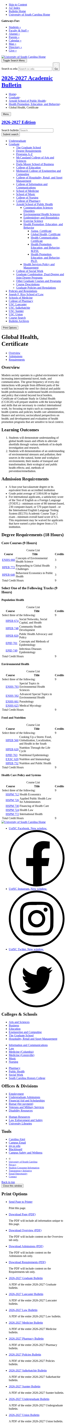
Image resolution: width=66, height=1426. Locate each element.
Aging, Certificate (41, 231)
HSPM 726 (12, 800)
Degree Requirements (28, 150)
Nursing (13, 1061)
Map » (12, 43)
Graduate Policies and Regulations (36, 287)
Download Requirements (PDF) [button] (27, 1262)
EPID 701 (11, 643)
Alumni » (14, 33)
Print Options (10, 327)
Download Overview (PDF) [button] (25, 1230)
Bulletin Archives (19, 321)
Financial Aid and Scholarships (27, 1100)
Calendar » (15, 40)
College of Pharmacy (28, 200)
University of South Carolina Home (29, 14)
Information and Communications (28, 1045)
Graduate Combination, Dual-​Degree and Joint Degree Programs (40, 276)
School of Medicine (27, 190)
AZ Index (14, 7)
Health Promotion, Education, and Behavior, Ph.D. (45, 258)
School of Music (25, 194)
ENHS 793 (12, 686)
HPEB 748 (12, 628)
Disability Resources (21, 1110)
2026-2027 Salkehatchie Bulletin (28, 1370)
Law (11, 1048)
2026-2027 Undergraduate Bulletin (29, 1399)
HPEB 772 (8, 567)
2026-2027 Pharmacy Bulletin (26, 1338)
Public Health (17, 1071)
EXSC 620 (12, 759)
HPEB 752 (12, 763)
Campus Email (17, 1142)
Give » (13, 50)
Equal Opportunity (18, 1173)
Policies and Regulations (23, 291)
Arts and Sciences (19, 1022)
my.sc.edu (14, 1146)
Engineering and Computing (25, 1032)
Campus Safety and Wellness (25, 1152)
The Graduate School (28, 147)
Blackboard (15, 1149)
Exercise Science (33, 220)
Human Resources (19, 1116)
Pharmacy (14, 1068)
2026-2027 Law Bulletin (23, 1310)
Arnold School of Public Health (27, 100)
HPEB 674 (12, 620)
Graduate (14, 97)
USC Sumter (16, 311)
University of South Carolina (23, 1161)
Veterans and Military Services (26, 1107)
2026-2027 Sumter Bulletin (24, 1386)
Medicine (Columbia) (21, 1051)
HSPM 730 (12, 805)
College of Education (28, 167)
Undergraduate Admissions (24, 1097)
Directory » (15, 47)
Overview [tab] (14, 353)
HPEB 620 (12, 749)
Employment (16, 1093)
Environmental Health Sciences (41, 214)
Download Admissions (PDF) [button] (26, 1246)
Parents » (14, 37)
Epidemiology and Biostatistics (41, 217)
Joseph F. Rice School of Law (26, 294)
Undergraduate (17, 140)
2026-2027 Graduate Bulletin (26, 1278)
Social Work (16, 1074)
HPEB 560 (12, 740)
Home (12, 94)
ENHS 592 (12, 695)
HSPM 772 (12, 814)
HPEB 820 (12, 635)
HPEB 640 (8, 574)
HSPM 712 (12, 794)
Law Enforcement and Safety (26, 1120)
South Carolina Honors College (27, 1078)
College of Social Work (29, 271)
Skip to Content (18, 4)
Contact (13, 1176)
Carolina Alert (17, 1139)
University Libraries (20, 1123)
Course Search (17, 317)
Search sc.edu (9, 68)
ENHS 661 (12, 701)
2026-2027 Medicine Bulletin (26, 1322)
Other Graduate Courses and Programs (38, 281)
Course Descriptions (28, 284)
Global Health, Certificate (45, 234)
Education (15, 1028)
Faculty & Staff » (19, 30)
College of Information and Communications (31, 186)
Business (14, 1025)
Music (12, 1058)
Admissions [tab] (15, 356)
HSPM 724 (12, 810)
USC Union (16, 314)
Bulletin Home (17, 11)
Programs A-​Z (24, 154)
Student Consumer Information (24, 1167)
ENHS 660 (8, 559)
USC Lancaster (18, 304)
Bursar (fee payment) (21, 1103)
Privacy (12, 1164)
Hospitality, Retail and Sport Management (33, 1038)
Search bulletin (10, 130)
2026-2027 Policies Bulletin (25, 1354)
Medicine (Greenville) (21, 1055)
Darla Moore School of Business (35, 164)
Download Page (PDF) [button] (22, 1214)
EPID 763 (11, 755)
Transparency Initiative (20, 1170)
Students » (15, 27)
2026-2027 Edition (18, 122)
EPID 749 (11, 650)
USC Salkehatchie (19, 307)
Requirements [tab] (17, 359)
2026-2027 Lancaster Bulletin (26, 1294)
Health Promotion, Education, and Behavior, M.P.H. (45, 248)
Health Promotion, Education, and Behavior (34, 104)
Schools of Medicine (21, 297)
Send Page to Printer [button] (20, 1201)
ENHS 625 (12, 705)
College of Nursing (27, 197)
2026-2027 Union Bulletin (24, 1415)
